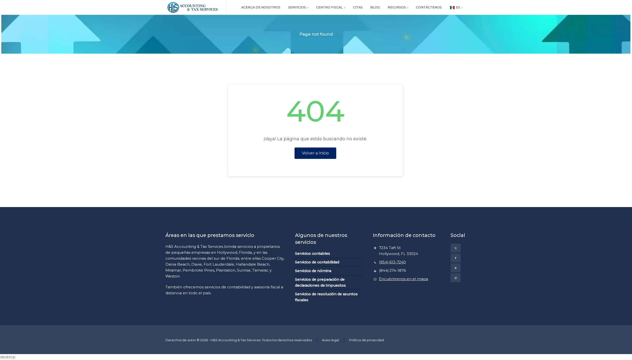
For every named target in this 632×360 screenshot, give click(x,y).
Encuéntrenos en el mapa (403, 279)
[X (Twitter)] (456, 248)
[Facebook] (456, 258)
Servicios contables (312, 253)
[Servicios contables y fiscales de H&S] (192, 7)
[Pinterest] (456, 267)
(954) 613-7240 (392, 262)
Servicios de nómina (313, 271)
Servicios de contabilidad (317, 262)
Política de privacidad (366, 340)
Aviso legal (330, 340)
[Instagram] (456, 277)
